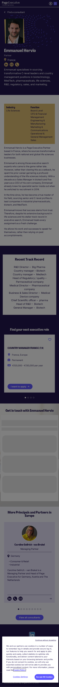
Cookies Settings (20, 677)
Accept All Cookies (44, 677)
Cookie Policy (19, 670)
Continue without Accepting (45, 640)
